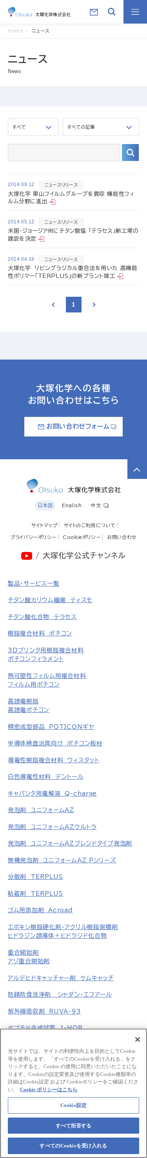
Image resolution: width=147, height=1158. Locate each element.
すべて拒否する (74, 1126)
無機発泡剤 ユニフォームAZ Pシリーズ (62, 860)
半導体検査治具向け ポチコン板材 (55, 743)
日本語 (45, 505)
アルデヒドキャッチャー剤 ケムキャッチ (61, 978)
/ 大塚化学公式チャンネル (80, 555)
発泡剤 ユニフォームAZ (41, 810)
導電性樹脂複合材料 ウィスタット (54, 760)
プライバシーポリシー (33, 537)
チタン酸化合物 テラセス (42, 617)
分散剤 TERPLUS (35, 877)
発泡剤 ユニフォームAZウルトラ (52, 827)
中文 (96, 505)
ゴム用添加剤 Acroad (40, 910)
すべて (19, 126)
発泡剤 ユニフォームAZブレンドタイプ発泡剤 (70, 843)
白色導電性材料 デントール (46, 777)
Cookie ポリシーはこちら (49, 1089)
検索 (130, 152)
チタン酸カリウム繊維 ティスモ (50, 600)
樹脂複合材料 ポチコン (40, 633)
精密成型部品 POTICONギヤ (51, 727)
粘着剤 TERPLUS (35, 894)
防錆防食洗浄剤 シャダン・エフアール (60, 994)
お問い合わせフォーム (77, 426)
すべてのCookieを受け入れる (73, 1146)
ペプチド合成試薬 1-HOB (45, 1028)
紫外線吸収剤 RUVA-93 (44, 1011)
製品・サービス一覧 (34, 583)
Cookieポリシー (82, 537)
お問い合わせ (122, 537)
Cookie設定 (73, 1105)
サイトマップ (44, 525)
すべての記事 (81, 126)
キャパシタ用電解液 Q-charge (52, 793)
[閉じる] (137, 1039)
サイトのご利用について (90, 525)
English (72, 505)
